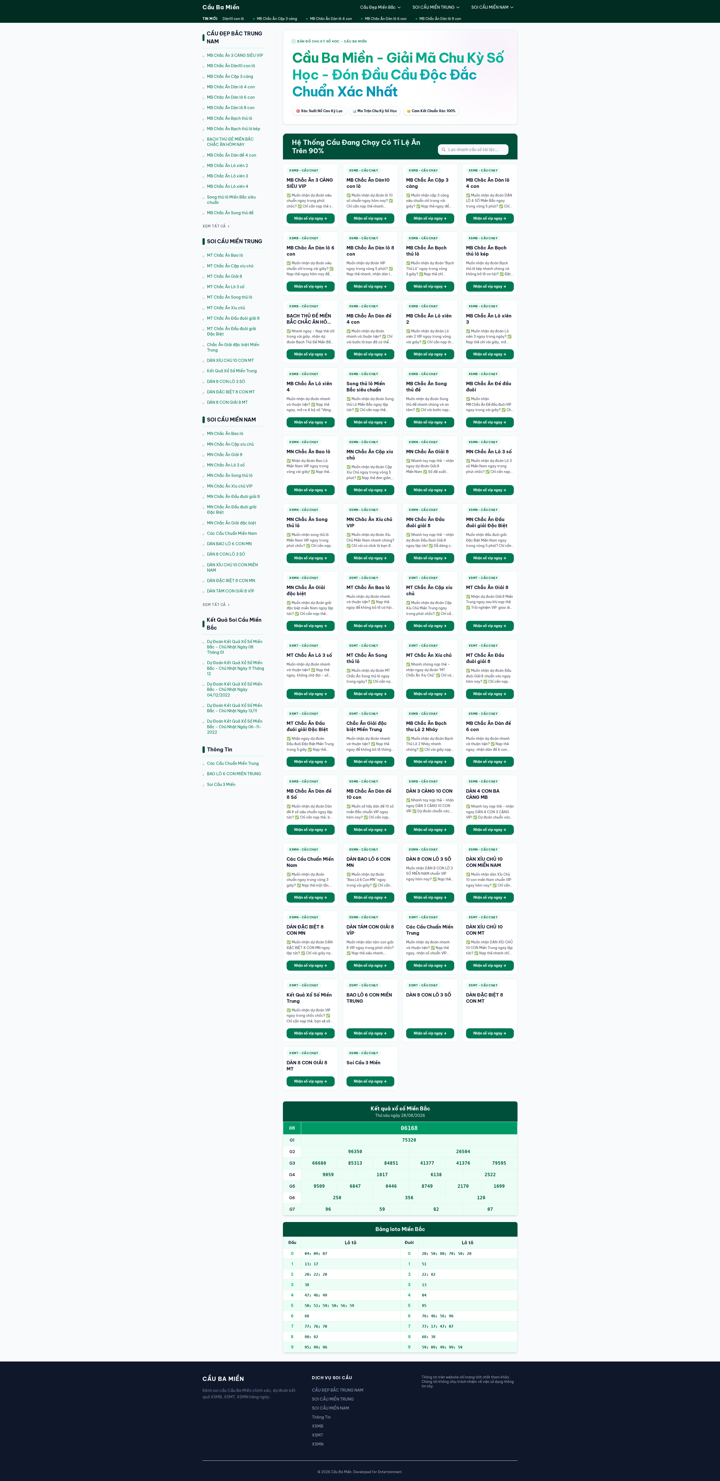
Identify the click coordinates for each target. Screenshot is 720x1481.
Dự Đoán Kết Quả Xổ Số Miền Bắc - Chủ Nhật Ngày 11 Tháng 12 (235, 668)
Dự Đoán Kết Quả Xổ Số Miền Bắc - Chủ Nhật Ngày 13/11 (234, 708)
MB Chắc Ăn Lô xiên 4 (227, 186)
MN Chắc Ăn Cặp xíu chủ (230, 444)
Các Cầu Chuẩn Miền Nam (232, 533)
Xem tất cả (214, 226)
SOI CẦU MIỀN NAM (489, 7)
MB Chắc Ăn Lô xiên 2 (227, 165)
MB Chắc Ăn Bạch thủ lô (229, 118)
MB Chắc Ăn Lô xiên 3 (227, 176)
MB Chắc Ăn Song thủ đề (230, 212)
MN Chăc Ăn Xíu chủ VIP (230, 486)
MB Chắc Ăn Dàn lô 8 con (431, 19)
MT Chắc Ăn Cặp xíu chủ (230, 266)
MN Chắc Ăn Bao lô (225, 433)
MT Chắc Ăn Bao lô (225, 255)
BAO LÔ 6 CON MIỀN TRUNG (234, 773)
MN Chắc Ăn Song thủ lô (230, 475)
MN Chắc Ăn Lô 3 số (226, 465)
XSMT (317, 1435)
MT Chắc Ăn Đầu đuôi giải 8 (233, 318)
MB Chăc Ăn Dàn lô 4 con (322, 19)
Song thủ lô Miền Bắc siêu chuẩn (231, 200)
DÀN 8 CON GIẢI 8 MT (227, 402)
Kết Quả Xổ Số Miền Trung (232, 370)
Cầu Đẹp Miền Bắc (378, 7)
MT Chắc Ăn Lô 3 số (225, 286)
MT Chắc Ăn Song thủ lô (229, 297)
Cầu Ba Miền (221, 7)
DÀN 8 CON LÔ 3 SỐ (226, 381)
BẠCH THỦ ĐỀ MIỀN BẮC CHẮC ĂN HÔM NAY (230, 142)
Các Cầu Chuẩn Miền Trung (233, 763)
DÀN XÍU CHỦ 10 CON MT (230, 360)
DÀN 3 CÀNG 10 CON (429, 791)
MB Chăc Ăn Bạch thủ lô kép (233, 128)
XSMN (317, 1444)
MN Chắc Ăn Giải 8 (224, 454)
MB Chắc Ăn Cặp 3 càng (268, 19)
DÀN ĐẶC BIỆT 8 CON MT (231, 392)
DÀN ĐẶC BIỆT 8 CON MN (231, 580)
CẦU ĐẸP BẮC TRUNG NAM (337, 1390)
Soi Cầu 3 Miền (221, 784)
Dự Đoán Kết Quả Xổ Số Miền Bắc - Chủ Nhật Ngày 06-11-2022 (234, 727)
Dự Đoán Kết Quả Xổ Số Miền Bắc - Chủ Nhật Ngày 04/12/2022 (234, 690)
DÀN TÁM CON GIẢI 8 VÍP (230, 591)
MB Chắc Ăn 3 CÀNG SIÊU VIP (235, 55)
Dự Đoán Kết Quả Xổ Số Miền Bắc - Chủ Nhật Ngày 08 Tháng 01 (234, 647)
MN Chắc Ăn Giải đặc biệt (231, 523)
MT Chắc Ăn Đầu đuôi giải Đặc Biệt (231, 331)
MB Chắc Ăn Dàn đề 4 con (231, 155)
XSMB (317, 1426)
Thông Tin (321, 1417)
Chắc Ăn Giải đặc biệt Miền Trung (233, 347)
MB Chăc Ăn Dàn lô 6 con (377, 19)
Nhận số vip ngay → (310, 218)
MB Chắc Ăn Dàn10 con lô (231, 65)
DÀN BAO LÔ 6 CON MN (229, 543)
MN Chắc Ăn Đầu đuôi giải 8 (233, 496)
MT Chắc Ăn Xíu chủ (226, 307)
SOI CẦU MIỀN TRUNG (433, 7)
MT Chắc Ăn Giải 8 (224, 276)
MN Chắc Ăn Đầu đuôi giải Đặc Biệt (231, 509)
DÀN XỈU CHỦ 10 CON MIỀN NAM (232, 567)
